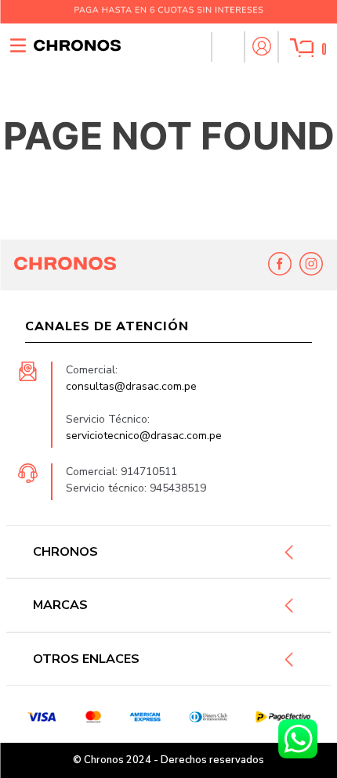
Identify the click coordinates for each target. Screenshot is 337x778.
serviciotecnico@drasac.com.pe (144, 435)
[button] (227, 47)
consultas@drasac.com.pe (131, 386)
